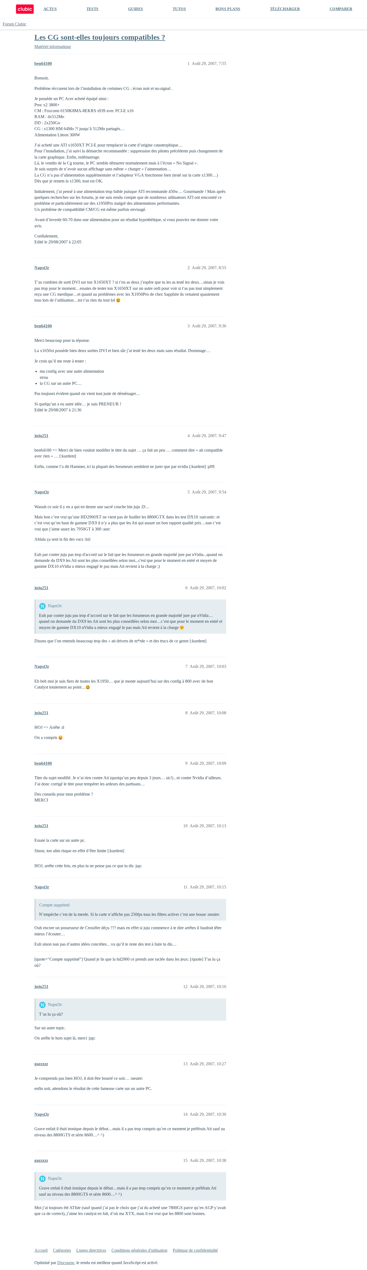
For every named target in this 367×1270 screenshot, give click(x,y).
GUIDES (135, 9)
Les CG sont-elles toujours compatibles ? (99, 37)
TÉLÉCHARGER (285, 9)
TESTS (93, 9)
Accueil (41, 1250)
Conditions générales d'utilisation (139, 1250)
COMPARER (341, 9)
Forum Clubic (14, 24)
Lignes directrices (91, 1250)
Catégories (62, 1250)
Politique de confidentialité (195, 1250)
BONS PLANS (227, 9)
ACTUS (50, 9)
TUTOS (179, 9)
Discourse (65, 1262)
